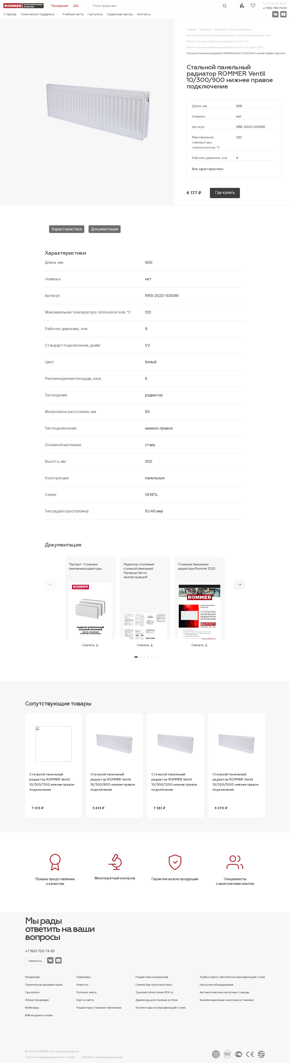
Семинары (83, 977)
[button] (239, 584)
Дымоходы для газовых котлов (156, 1000)
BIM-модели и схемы (39, 1015)
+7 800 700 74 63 (275, 8)
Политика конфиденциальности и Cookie (50, 1057)
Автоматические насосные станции (224, 992)
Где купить (95, 14)
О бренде (9, 14)
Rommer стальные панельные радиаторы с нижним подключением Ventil (229, 35)
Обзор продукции (37, 1000)
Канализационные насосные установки (226, 1000)
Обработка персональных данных (102, 1057)
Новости (82, 984)
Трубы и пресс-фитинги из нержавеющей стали (232, 977)
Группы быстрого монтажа (154, 984)
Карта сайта (85, 1000)
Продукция (205, 29)
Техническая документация (43, 984)
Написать (35, 960)
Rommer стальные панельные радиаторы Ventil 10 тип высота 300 (225, 47)
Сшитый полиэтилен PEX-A (154, 992)
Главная (191, 29)
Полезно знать (86, 992)
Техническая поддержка (38, 14)
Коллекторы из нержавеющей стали (161, 1007)
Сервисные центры (120, 14)
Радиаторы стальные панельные (233, 29)
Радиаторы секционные (152, 977)
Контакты (144, 14)
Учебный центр (72, 14)
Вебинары (32, 1007)
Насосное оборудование (217, 984)
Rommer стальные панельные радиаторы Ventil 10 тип (218, 41)
